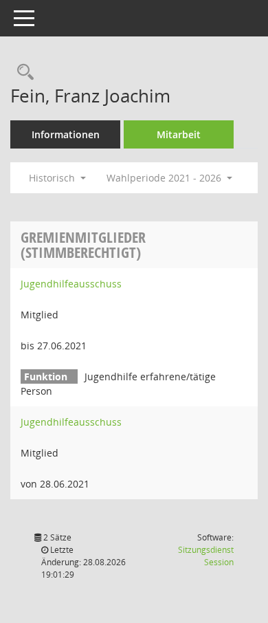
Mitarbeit (179, 134)
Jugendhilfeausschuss (71, 283)
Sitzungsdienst (206, 556)
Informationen (66, 134)
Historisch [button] (53, 177)
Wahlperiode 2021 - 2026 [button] (165, 177)
